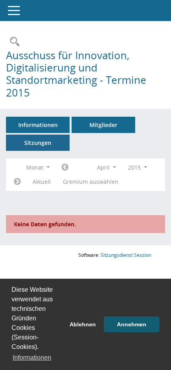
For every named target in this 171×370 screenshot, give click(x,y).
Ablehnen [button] (83, 324)
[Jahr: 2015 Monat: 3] (65, 167)
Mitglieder (103, 125)
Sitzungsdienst (126, 255)
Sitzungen (37, 142)
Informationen (38, 125)
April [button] (104, 167)
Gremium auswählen (91, 181)
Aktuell (42, 181)
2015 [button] (135, 167)
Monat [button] (35, 167)
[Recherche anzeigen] (12, 41)
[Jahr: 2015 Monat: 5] (17, 182)
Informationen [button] (32, 357)
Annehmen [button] (131, 324)
